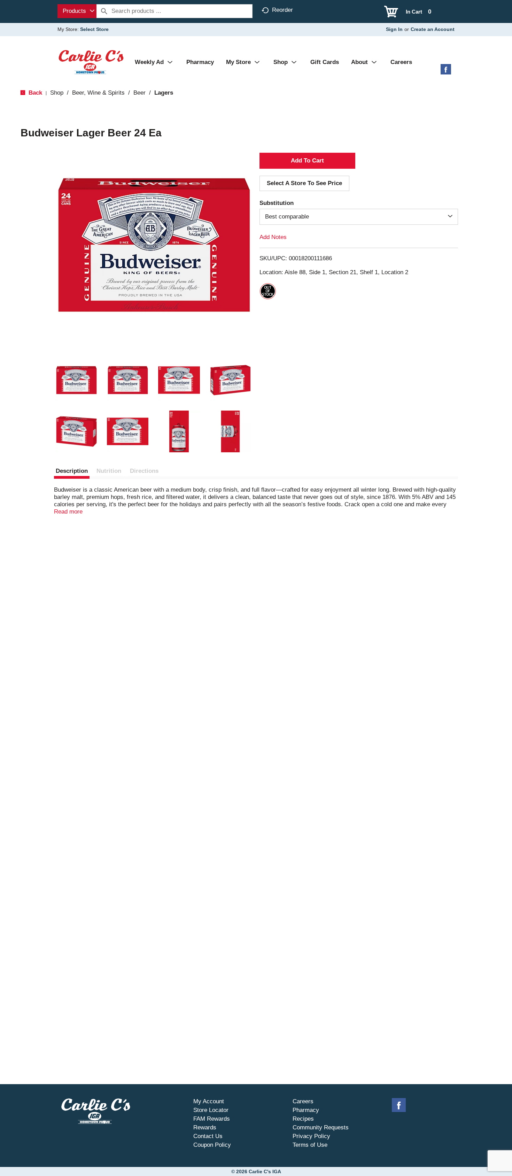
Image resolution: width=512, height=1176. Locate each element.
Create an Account (433, 29)
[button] (76, 380)
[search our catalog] (104, 11)
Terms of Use (310, 1145)
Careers (303, 1101)
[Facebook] (446, 72)
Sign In (394, 29)
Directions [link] (144, 471)
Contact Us (208, 1136)
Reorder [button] (282, 10)
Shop (56, 92)
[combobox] (76, 11)
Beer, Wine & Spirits (98, 92)
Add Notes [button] (273, 237)
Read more (68, 511)
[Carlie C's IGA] (91, 61)
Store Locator (210, 1110)
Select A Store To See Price (304, 183)
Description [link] (72, 471)
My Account (208, 1101)
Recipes (303, 1118)
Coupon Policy (212, 1145)
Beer (139, 92)
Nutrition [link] (108, 471)
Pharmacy (306, 1110)
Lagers (163, 92)
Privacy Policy (311, 1136)
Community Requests (321, 1127)
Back (34, 92)
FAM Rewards (211, 1118)
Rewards (204, 1127)
